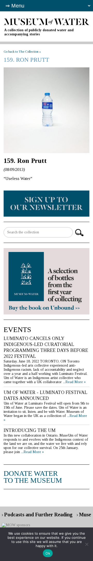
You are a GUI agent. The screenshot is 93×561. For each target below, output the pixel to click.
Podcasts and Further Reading (38, 514)
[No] (86, 544)
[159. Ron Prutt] (46, 110)
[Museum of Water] (46, 21)
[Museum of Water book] (46, 203)
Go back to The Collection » (22, 51)
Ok (47, 553)
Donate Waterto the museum (33, 476)
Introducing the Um (30, 430)
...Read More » (74, 382)
